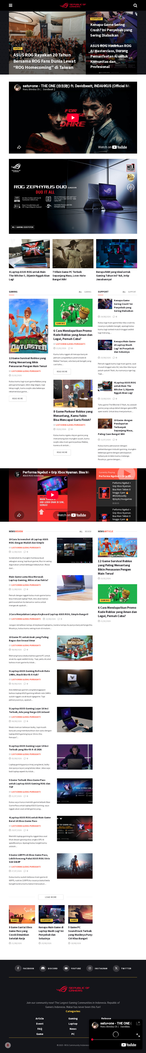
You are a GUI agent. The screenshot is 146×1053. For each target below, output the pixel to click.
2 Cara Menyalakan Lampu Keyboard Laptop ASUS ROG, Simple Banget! (48, 614)
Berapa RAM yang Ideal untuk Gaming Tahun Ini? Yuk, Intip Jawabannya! (70, 275)
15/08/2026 (105, 398)
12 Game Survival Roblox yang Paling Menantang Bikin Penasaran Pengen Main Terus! (28, 362)
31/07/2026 (16, 796)
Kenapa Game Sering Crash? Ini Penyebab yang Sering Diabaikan (111, 29)
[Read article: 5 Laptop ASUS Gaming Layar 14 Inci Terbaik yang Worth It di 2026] (75, 757)
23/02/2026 (16, 375)
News (73, 1028)
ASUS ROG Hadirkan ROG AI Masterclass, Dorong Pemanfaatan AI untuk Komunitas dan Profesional (110, 56)
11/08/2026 (16, 589)
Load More (51, 897)
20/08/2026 (105, 357)
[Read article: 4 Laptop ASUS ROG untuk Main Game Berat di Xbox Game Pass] (75, 828)
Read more (19, 398)
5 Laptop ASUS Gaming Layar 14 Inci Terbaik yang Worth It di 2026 (28, 747)
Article (40, 1018)
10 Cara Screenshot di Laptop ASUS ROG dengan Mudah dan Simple (28, 541)
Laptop (73, 1023)
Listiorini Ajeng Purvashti (26, 371)
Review (88, 531)
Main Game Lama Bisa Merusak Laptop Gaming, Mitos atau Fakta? (28, 578)
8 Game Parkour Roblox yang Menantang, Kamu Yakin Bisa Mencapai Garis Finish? (73, 415)
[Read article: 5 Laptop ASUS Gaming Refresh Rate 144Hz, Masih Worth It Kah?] (75, 682)
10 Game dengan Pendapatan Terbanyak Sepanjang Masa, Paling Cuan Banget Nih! (115, 427)
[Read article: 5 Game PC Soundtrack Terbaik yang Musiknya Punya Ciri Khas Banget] (81, 914)
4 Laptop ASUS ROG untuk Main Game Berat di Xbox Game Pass (30, 819)
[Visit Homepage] (73, 5)
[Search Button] (135, 5)
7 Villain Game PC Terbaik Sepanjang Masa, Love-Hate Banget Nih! (25, 275)
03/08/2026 (16, 758)
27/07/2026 (16, 871)
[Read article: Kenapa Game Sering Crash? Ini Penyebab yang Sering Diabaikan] (105, 304)
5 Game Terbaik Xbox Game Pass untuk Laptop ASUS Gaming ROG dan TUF (29, 783)
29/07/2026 (16, 830)
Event (17, 48)
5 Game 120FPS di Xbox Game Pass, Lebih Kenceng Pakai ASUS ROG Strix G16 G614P (29, 858)
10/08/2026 (50, 619)
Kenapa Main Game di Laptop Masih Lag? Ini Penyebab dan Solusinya (124, 346)
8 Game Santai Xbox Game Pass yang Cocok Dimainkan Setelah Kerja (114, 275)
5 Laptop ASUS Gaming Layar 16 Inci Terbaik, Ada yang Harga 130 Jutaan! (29, 710)
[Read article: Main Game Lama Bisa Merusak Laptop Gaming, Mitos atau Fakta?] (75, 588)
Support (96, 19)
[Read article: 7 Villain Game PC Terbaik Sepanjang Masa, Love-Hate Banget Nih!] (29, 253)
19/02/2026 (61, 429)
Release (106, 1018)
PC (73, 1034)
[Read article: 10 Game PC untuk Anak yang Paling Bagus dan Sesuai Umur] (75, 648)
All (80, 292)
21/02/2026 (61, 348)
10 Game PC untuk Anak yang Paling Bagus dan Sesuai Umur (29, 638)
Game (15, 350)
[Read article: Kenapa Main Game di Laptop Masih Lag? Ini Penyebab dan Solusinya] (105, 345)
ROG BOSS (21, 74)
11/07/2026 (105, 439)
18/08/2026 (76, 943)
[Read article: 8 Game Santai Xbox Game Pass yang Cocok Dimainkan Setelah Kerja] (116, 253)
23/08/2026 (98, 74)
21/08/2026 (16, 943)
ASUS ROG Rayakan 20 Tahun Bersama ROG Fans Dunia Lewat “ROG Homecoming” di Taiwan (44, 61)
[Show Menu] (10, 5)
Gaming (87, 292)
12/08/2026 (16, 551)
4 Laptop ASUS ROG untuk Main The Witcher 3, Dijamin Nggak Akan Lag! (125, 388)
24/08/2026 (98, 42)
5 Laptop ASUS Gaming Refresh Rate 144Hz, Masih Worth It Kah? (29, 672)
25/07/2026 (36, 74)
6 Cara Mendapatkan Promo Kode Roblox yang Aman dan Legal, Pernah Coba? (72, 335)
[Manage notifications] (8, 1045)
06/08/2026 (16, 683)
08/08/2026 (16, 649)
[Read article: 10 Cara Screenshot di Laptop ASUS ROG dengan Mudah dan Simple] (75, 550)
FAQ (39, 1028)
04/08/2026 (16, 721)
